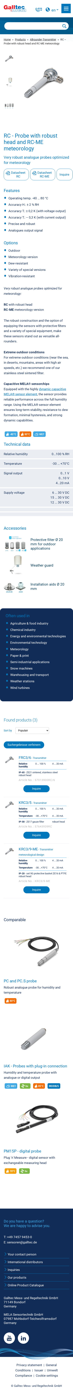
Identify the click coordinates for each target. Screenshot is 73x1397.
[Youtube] (9, 1338)
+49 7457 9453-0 (19, 1237)
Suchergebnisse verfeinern (23, 744)
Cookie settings (47, 1375)
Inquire (64, 174)
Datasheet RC (18, 174)
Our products (16, 1277)
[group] (43, 83)
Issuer (38, 1370)
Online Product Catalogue (25, 1285)
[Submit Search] (64, 26)
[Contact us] (38, 10)
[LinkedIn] (23, 1338)
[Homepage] (18, 8)
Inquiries (13, 1270)
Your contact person (21, 1254)
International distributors (25, 1262)
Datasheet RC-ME (44, 174)
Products (20, 39)
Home (7, 39)
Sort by (8, 730)
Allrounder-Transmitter (43, 39)
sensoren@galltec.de (22, 1242)
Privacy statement (29, 1365)
